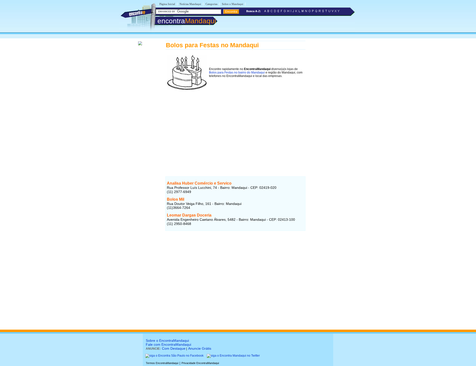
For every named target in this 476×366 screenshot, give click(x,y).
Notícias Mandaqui (190, 3)
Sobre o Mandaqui (232, 3)
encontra (186, 21)
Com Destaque (173, 348)
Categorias (211, 3)
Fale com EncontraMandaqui (168, 344)
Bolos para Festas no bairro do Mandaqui (237, 72)
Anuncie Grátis (199, 348)
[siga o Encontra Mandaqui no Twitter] (233, 355)
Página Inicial (167, 3)
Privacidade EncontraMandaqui (200, 363)
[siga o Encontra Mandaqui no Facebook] (174, 355)
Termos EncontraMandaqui (162, 363)
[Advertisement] (235, 126)
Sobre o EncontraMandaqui (167, 340)
